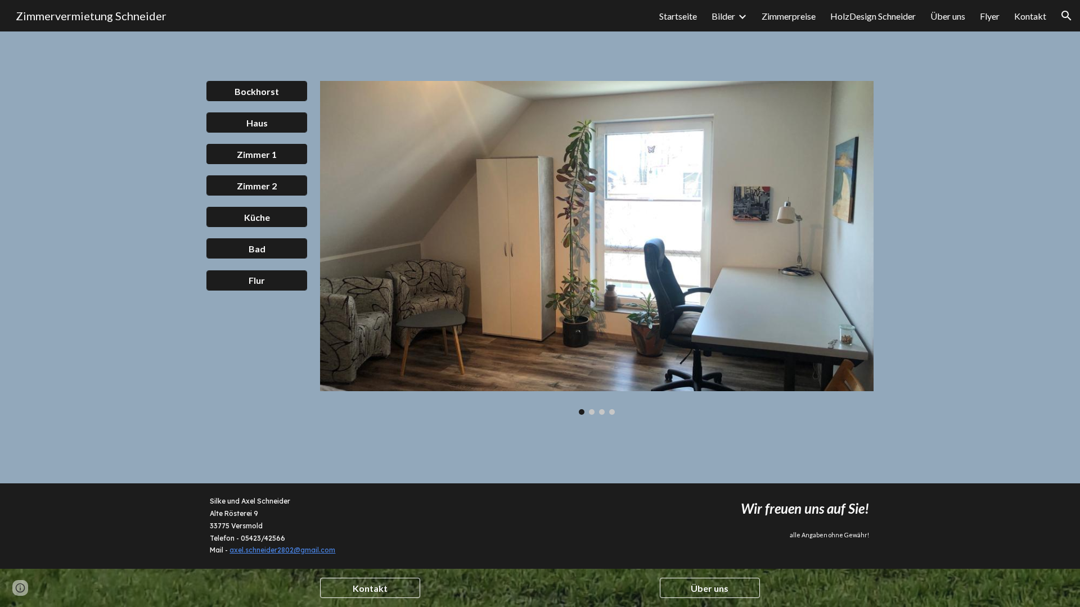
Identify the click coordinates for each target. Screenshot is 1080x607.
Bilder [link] (723, 16)
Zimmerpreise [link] (789, 16)
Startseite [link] (678, 16)
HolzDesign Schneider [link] (873, 16)
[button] (1066, 15)
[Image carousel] (597, 248)
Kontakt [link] (1030, 16)
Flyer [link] (990, 16)
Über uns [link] (947, 16)
